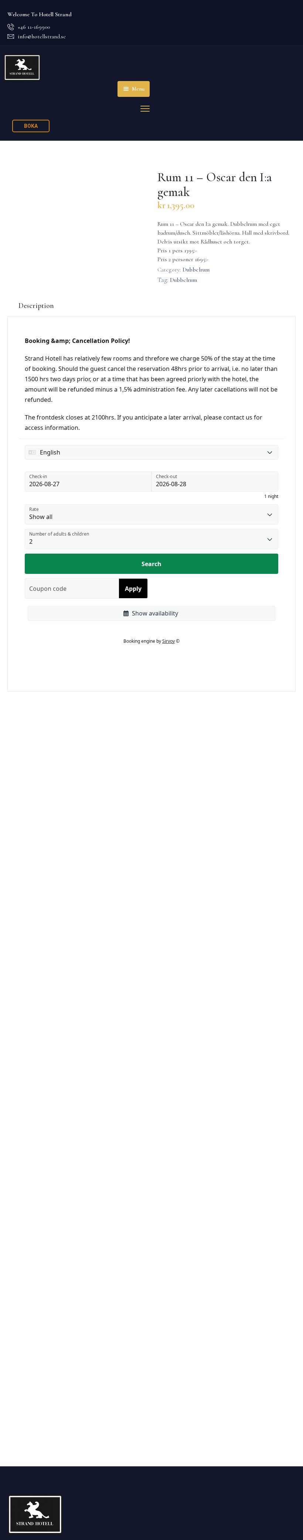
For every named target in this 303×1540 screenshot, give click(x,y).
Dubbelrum (196, 269)
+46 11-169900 (34, 27)
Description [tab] (36, 305)
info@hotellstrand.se (42, 36)
